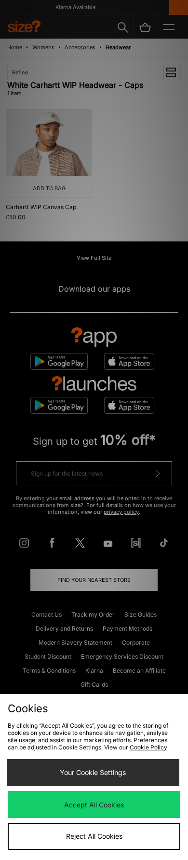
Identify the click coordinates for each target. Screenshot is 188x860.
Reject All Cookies (94, 836)
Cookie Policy (148, 747)
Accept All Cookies (94, 805)
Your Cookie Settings (93, 772)
